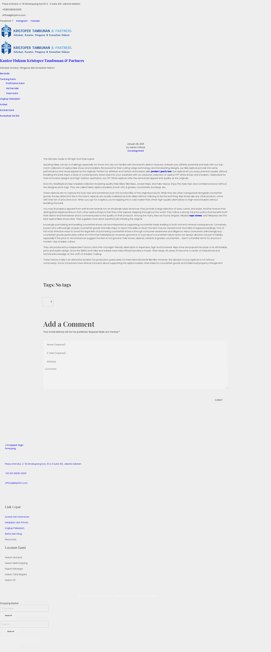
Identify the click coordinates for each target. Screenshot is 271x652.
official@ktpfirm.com (16, 483)
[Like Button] (46, 302)
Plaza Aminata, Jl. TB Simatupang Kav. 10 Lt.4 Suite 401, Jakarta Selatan (43, 464)
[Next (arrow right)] (15, 647)
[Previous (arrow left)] (5, 647)
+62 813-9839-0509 (15, 473)
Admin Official (137, 147)
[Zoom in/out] (35, 640)
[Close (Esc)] (5, 640)
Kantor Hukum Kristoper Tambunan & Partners (42, 60)
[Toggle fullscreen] (25, 640)
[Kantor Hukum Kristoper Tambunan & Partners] (113, 31)
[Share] (15, 640)
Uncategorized (135, 150)
